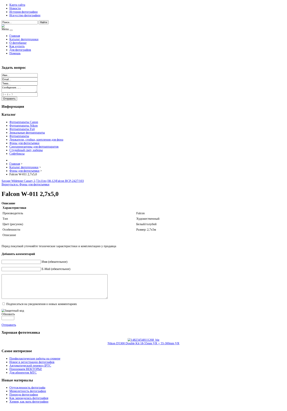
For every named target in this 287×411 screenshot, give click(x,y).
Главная (14, 35)
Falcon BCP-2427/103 (70, 181)
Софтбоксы (17, 153)
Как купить (17, 46)
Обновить (8, 314)
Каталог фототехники (23, 39)
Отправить (9, 324)
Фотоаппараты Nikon (23, 125)
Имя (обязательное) (54, 261)
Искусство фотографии (24, 15)
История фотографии (23, 11)
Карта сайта (17, 4)
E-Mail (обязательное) (56, 269)
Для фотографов (20, 49)
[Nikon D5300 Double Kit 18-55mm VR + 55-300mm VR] (143, 339)
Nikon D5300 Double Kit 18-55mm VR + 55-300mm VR (143, 343)
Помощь (14, 53)
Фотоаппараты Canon (23, 122)
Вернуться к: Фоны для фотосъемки (25, 184)
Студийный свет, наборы (26, 150)
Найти (43, 22)
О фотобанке (18, 42)
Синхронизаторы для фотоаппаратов (34, 146)
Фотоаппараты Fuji (22, 129)
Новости (15, 8)
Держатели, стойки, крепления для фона (36, 139)
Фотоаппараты (19, 136)
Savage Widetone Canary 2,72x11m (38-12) (29, 181)
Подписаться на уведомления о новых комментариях (41, 304)
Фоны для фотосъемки (24, 143)
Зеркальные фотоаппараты (27, 132)
